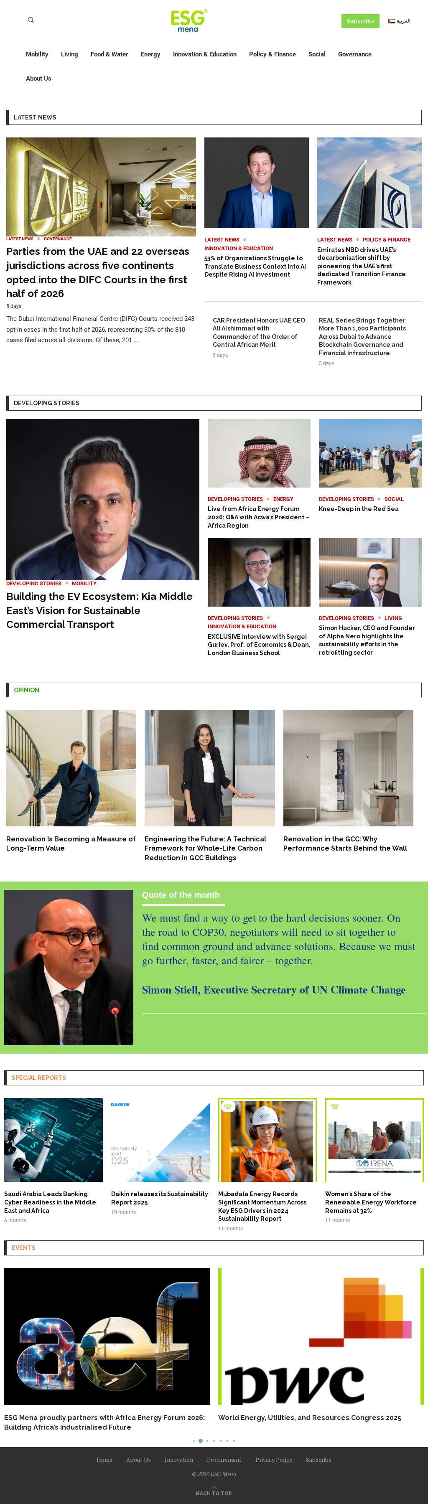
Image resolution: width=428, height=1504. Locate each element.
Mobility (37, 54)
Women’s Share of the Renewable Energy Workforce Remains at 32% (371, 1202)
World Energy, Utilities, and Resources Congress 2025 (95, 1418)
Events (24, 1248)
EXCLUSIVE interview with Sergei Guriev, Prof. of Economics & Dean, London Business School (259, 644)
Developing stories (46, 403)
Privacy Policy (273, 1450)
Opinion (26, 690)
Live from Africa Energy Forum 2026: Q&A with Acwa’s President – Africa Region (258, 517)
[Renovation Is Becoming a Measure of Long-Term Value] (71, 781)
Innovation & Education (205, 54)
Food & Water (109, 54)
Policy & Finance (272, 54)
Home (104, 1450)
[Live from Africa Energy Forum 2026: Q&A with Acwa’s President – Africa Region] (259, 474)
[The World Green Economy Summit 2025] (321, 1336)
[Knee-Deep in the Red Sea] (370, 466)
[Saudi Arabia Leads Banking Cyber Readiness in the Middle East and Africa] (53, 1161)
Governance (355, 54)
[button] (15, 1350)
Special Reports (39, 1078)
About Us (38, 78)
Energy (150, 54)
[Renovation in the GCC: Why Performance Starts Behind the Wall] (348, 781)
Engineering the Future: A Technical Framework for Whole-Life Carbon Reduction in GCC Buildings (205, 848)
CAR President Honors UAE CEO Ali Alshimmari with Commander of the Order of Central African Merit (259, 332)
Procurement (224, 1450)
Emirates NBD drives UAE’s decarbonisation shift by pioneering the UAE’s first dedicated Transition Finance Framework (361, 266)
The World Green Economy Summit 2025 (287, 1418)
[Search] (31, 21)
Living (69, 54)
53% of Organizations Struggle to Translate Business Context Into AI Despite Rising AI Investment (255, 266)
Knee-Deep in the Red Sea (359, 509)
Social (317, 54)
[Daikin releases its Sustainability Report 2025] (160, 1157)
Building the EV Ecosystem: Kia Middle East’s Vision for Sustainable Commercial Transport (99, 610)
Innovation (179, 1450)
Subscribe (360, 21)
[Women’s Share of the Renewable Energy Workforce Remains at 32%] (374, 1161)
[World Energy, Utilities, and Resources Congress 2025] (107, 1336)
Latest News (35, 117)
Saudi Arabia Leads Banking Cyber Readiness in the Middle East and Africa (50, 1202)
